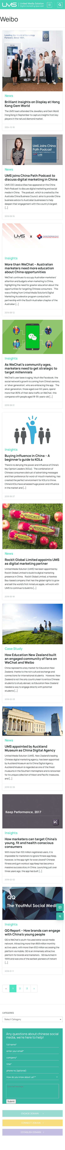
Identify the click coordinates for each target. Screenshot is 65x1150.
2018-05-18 (10, 596)
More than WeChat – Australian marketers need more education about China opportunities (29, 268)
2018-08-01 (10, 405)
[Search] (60, 916)
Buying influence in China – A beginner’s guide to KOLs (27, 458)
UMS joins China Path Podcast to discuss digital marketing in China (31, 177)
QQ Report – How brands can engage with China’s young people (32, 932)
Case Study (13, 648)
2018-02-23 (10, 699)
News (9, 96)
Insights (11, 258)
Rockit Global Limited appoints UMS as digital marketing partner (32, 562)
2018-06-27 (10, 496)
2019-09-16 (10, 216)
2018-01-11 (9, 971)
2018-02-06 (10, 787)
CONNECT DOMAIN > (32, 1122)
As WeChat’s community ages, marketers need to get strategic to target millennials (31, 368)
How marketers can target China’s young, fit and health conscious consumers (31, 843)
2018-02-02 (10, 879)
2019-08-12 (10, 312)
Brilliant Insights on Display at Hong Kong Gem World (32, 104)
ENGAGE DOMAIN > (32, 1113)
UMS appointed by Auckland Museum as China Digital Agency (30, 748)
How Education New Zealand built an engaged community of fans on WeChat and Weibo (31, 659)
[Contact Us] (60, 907)
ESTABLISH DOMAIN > (32, 1132)
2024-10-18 (10, 127)
